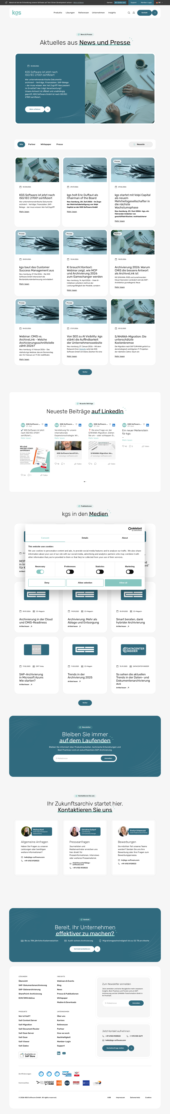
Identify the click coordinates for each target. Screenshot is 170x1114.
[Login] (133, 12)
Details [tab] (85, 538)
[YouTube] (64, 1053)
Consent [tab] (45, 538)
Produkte (58, 12)
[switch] (70, 572)
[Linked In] (58, 1053)
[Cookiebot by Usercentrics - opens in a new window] (130, 529)
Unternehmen (98, 12)
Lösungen (70, 12)
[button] (159, 2)
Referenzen (83, 12)
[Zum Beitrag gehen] (37, 192)
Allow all (123, 583)
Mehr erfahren (78, 2)
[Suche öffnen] (129, 12)
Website (82, 349)
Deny (46, 583)
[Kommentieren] (94, 464)
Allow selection (85, 583)
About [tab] (125, 538)
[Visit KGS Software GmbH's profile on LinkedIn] (23, 425)
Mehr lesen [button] (26, 438)
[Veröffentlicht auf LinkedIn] (46, 425)
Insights (112, 12)
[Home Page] (16, 12)
